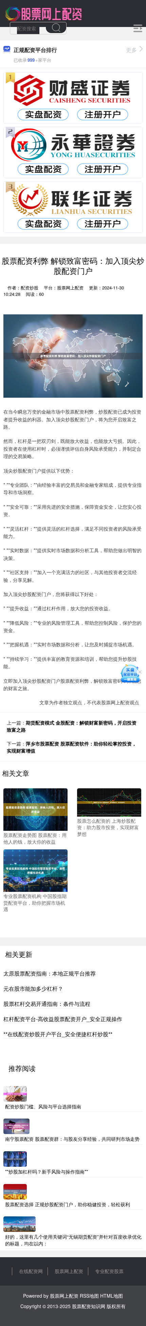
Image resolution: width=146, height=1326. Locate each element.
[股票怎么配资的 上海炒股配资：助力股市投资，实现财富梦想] (109, 801)
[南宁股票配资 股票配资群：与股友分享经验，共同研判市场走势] (16, 1125)
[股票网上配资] (43, 12)
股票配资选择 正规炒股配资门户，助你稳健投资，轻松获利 (67, 1204)
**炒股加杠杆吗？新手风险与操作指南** (46, 1171)
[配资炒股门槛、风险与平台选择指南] (15, 1093)
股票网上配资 (69, 1271)
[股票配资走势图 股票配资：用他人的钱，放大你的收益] (35, 809)
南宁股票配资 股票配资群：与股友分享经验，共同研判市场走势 (72, 1138)
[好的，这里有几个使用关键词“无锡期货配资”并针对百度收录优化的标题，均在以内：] (19, 1223)
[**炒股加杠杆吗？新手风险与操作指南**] (15, 1158)
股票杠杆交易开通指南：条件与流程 (46, 1004)
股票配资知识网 (88, 1306)
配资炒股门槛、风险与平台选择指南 (43, 1106)
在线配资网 (31, 1271)
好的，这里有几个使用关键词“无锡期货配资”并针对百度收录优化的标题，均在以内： (73, 1240)
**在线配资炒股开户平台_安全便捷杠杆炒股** (57, 1034)
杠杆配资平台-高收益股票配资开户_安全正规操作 (62, 1019)
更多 (131, 50)
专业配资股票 (109, 1271)
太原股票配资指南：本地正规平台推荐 (49, 973)
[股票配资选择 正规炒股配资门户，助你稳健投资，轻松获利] (15, 1190)
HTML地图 (111, 1295)
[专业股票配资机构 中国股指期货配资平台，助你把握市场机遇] (35, 870)
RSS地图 (89, 1295)
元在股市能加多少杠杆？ (33, 988)
